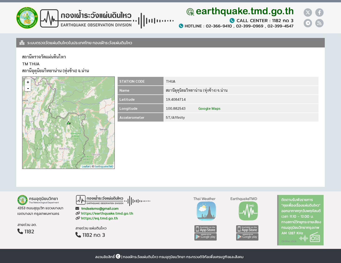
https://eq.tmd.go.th (99, 218)
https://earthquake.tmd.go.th (107, 213)
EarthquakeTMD (104, 166)
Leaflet (86, 166)
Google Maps (208, 108)
